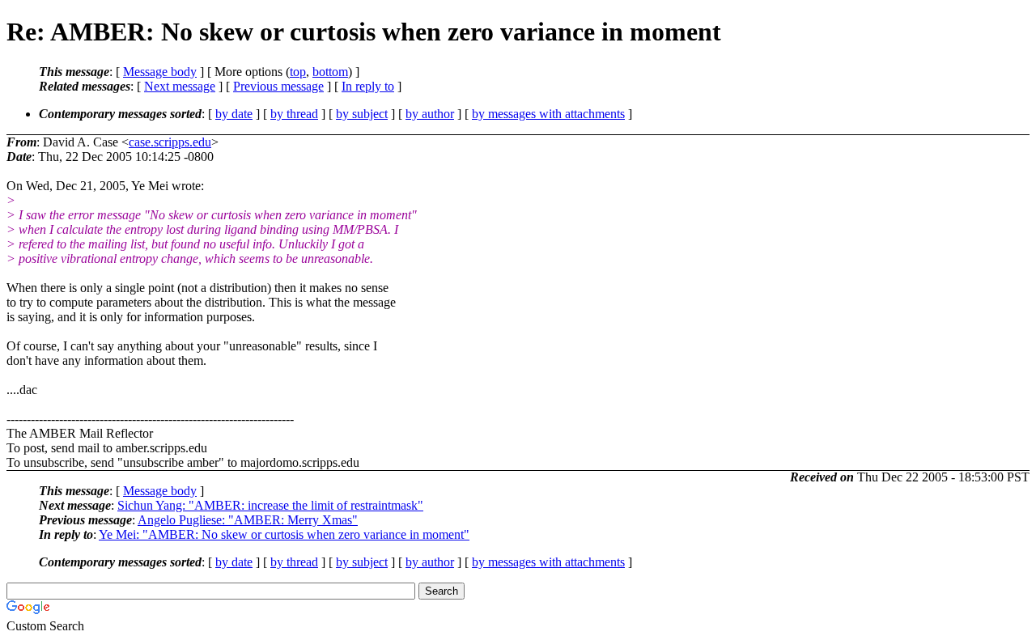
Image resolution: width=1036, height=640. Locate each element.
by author (429, 114)
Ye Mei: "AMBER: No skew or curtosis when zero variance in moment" (284, 534)
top (298, 71)
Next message (179, 86)
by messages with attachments (548, 114)
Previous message (278, 86)
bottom (330, 71)
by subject (362, 114)
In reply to (368, 86)
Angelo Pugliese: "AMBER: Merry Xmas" (248, 520)
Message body (160, 71)
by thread (294, 114)
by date (234, 114)
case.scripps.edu (170, 142)
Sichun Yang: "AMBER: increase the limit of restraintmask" (270, 505)
